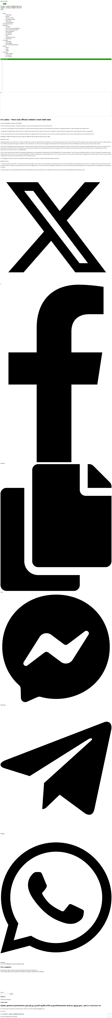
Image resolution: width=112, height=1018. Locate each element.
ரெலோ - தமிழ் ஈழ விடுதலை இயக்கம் (14, 1014)
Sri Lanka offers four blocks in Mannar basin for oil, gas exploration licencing (20, 69)
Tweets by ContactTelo (6, 999)
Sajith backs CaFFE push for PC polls (11, 78)
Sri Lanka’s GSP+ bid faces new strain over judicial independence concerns (20, 64)
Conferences (8, 39)
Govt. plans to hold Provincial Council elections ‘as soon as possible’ (18, 67)
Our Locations (9, 56)
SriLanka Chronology (10, 19)
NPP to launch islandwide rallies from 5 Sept (13, 73)
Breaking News (8, 964)
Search (2, 992)
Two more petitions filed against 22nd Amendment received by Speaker (19, 82)
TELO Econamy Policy (10, 37)
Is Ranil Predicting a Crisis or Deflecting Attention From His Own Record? (19, 88)
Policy (7, 36)
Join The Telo (9, 55)
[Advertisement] (39, 982)
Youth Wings (8, 42)
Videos (7, 47)
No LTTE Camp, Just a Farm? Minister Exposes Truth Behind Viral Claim (19, 87)
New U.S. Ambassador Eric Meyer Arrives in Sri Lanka (15, 72)
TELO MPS (8, 27)
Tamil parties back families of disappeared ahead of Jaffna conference (19, 70)
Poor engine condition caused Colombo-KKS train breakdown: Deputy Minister (20, 85)
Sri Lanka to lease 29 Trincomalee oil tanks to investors (15, 63)
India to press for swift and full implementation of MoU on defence (18, 79)
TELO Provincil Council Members (13, 28)
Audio (7, 49)
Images (7, 50)
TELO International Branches (12, 44)
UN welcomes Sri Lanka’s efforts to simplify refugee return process (18, 76)
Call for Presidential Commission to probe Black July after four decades (19, 75)
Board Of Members (10, 31)
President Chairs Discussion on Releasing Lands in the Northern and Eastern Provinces (22, 84)
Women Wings (9, 43)
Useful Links (8, 21)
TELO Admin (18, 123)
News (4, 13)
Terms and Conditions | (6, 1016)
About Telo (5, 25)
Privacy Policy (14, 1016)
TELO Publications (10, 22)
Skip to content (4, 1)
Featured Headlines (16, 964)
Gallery (4, 46)
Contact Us (5, 52)
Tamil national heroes (8, 24)
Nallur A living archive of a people (10, 61)
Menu (2, 9)
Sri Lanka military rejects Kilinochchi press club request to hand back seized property (22, 81)
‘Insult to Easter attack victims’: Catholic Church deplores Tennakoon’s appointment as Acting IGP (22, 971)
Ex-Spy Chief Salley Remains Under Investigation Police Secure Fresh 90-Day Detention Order (24, 66)
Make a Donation (9, 53)
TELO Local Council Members (12, 30)
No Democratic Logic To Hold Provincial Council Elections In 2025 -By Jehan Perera (19, 970)
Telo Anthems (9, 33)
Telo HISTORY (9, 34)
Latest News (8, 15)
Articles (7, 16)
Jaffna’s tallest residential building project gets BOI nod (15, 90)
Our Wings (5, 40)
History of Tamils (9, 18)
